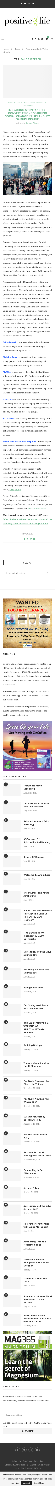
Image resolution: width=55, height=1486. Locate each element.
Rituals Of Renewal (34, 857)
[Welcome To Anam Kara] (12, 879)
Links (16, 1468)
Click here (31, 695)
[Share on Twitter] (27, 538)
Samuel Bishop (32, 123)
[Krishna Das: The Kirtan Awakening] (12, 897)
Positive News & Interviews (33, 103)
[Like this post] (21, 538)
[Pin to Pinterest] (31, 538)
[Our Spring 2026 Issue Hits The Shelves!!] (12, 1010)
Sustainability (28, 106)
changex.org (15, 489)
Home (6, 49)
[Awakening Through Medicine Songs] (12, 1246)
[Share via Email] (34, 538)
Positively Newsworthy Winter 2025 (36, 1100)
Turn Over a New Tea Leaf (35, 1280)
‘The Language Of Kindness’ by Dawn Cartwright (33, 935)
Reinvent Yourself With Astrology (36, 823)
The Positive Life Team (31, 1468)
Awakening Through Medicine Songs (34, 1243)
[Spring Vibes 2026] (12, 992)
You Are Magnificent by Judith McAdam (36, 1065)
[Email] (33, 3)
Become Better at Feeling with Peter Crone (37, 1154)
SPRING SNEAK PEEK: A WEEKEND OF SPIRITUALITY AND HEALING (36, 1028)
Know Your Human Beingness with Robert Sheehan (36, 1262)
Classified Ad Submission (16, 1464)
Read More (39, 1483)
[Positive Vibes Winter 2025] (12, 1139)
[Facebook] (21, 3)
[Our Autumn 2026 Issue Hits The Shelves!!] (12, 808)
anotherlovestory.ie (37, 508)
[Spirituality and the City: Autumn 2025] (12, 1210)
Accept (26, 1482)
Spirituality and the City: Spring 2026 (37, 953)
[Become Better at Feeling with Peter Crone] (12, 1157)
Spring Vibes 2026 (33, 987)
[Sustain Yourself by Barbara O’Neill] (12, 1121)
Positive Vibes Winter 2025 (35, 1136)
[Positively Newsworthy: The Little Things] (12, 1085)
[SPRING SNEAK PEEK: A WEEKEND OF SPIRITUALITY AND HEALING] (12, 1028)
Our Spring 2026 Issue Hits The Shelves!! (35, 1007)
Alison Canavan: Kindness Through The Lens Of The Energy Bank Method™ (37, 915)
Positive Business (14, 103)
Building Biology (32, 1045)
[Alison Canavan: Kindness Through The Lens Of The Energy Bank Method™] (12, 915)
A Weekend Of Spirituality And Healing (36, 841)
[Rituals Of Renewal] (12, 861)
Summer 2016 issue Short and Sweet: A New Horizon (37, 1299)
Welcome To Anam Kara (36, 875)
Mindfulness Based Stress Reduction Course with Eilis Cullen (37, 1318)
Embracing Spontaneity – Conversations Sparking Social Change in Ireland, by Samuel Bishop (27, 114)
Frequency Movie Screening (33, 787)
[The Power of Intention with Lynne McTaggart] (12, 1228)
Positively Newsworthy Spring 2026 (36, 971)
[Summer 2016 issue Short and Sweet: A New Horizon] (12, 1301)
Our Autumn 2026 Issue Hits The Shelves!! (36, 805)
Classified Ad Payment (40, 1464)
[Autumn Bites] (12, 1192)
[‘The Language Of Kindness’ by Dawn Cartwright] (12, 937)
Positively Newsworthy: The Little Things (36, 1082)
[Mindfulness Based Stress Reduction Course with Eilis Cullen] (12, 1320)
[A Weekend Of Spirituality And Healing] (12, 844)
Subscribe (16, 1461)
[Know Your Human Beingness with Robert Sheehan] (12, 1264)
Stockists (27, 1461)
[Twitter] (25, 3)
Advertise (38, 1461)
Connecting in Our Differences (33, 1172)
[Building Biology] (12, 1050)
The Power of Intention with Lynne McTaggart (36, 1225)
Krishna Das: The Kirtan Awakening (36, 894)
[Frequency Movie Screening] (12, 790)
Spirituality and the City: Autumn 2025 (37, 1207)
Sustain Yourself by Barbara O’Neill (34, 1118)
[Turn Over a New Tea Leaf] (12, 1283)
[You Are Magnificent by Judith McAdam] (12, 1068)
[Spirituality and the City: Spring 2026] (12, 956)
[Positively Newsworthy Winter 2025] (12, 1103)
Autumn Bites (31, 1188)
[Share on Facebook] (24, 538)
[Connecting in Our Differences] (12, 1175)
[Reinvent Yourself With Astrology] (12, 826)
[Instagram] (29, 3)
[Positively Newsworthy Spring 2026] (12, 974)
